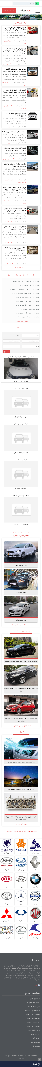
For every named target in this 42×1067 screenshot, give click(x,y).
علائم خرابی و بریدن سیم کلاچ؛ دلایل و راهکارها (15, 248)
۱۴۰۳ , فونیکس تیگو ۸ (21, 388)
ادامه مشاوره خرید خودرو (22, 624)
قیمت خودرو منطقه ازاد (32, 1010)
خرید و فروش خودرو (33, 1030)
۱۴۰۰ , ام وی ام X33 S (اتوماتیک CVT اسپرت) (21, 356)
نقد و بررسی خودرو (33, 1022)
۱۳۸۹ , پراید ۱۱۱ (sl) (21, 459)
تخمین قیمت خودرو (33, 1002)
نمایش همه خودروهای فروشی (22, 531)
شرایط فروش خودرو (33, 1018)
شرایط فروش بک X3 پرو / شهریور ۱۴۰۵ (27, 297)
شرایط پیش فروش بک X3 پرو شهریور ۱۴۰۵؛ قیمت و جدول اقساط (14, 70)
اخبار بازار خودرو (7, 64)
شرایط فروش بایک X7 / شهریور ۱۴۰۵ (28, 317)
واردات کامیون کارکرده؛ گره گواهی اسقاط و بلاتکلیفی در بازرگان (15, 209)
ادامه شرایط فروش (22, 321)
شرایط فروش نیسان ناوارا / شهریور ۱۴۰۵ (27, 301)
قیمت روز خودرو (34, 998)
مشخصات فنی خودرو (33, 1014)
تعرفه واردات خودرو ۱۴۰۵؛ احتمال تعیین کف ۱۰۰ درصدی (15, 227)
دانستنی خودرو (8, 263)
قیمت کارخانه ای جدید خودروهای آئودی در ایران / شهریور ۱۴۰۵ (15, 149)
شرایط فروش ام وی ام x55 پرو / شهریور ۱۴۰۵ (25, 293)
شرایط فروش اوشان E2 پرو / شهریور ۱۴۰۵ (27, 313)
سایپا (9, 127)
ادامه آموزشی (22, 824)
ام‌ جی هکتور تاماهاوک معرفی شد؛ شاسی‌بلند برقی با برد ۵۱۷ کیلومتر (14, 188)
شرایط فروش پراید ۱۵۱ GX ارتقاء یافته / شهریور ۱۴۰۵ (24, 289)
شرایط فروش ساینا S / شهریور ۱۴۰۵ (14, 131)
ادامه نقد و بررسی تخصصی (22, 725)
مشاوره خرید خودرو (33, 1026)
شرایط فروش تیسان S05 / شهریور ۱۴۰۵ (27, 305)
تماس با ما (36, 1046)
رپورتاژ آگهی (36, 1038)
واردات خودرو (9, 221)
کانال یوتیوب (35, 1034)
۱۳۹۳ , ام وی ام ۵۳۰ (21, 424)
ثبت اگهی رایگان (9, 10)
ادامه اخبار (20, 267)
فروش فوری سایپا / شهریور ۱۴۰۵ (29, 309)
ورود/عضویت (35, 1042)
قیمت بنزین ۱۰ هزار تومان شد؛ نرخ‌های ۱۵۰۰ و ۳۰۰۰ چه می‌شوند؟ (14, 91)
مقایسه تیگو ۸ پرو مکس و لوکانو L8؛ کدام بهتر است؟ (15, 165)
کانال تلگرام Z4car (34, 1006)
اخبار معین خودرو (8, 159)
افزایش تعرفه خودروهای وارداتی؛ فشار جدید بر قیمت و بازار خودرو (15, 28)
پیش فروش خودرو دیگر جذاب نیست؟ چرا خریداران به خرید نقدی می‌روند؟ (14, 50)
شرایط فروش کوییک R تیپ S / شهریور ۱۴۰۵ (15, 114)
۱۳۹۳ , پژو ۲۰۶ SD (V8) (21, 495)
